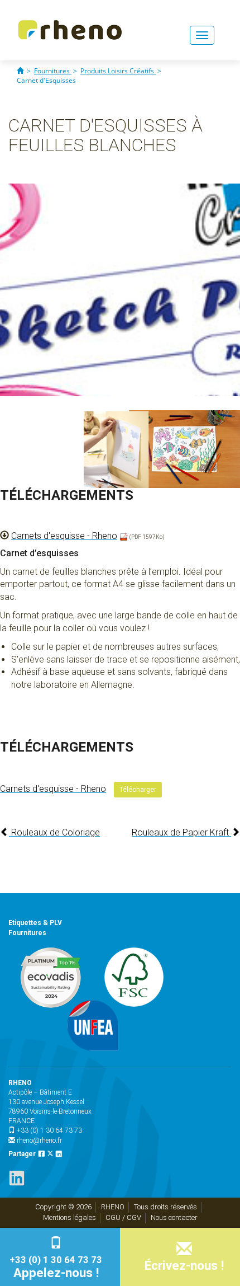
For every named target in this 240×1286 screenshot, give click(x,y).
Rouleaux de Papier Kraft (181, 832)
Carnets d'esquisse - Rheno (64, 536)
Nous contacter (174, 1217)
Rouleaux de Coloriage (54, 832)
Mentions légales (69, 1217)
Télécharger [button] (137, 790)
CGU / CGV (123, 1217)
